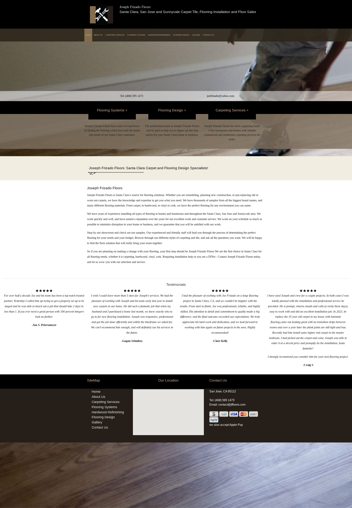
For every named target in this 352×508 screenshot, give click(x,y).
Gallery (196, 35)
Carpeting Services (115, 35)
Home (88, 35)
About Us (98, 35)
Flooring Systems (136, 35)
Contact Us (208, 35)
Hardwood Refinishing (159, 35)
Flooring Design (181, 35)
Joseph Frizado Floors (135, 7)
